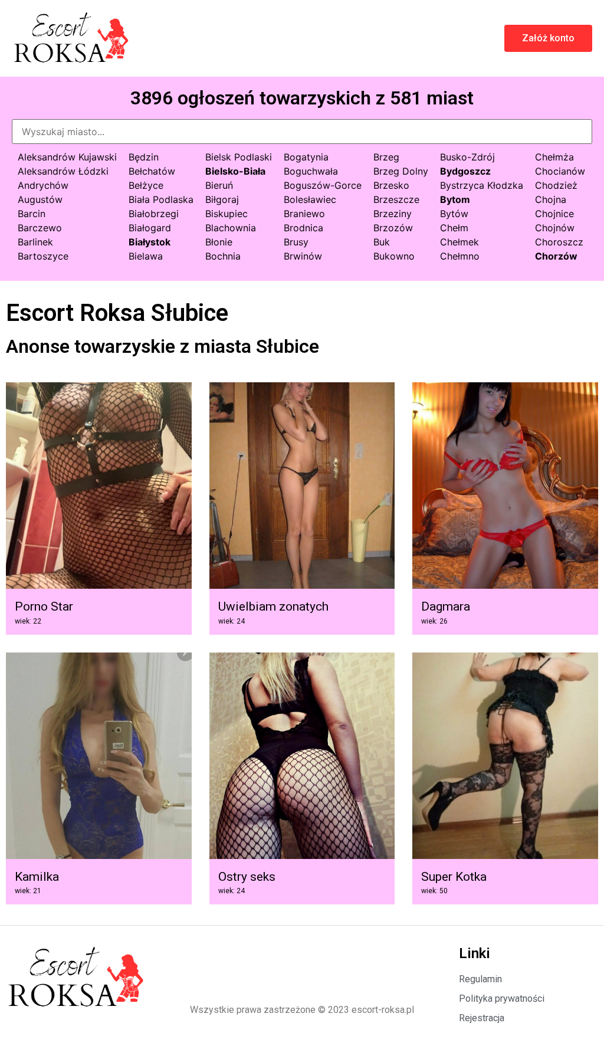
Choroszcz (559, 242)
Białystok (149, 242)
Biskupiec (226, 213)
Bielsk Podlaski (238, 157)
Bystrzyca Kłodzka (481, 185)
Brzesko (391, 185)
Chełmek (459, 242)
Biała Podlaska (161, 199)
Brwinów (303, 256)
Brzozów (393, 228)
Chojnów (555, 228)
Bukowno (394, 256)
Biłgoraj (222, 199)
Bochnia (223, 256)
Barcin (31, 213)
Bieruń (219, 185)
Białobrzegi (154, 213)
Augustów (40, 199)
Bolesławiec (310, 199)
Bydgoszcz (465, 171)
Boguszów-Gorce (323, 185)
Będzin (144, 157)
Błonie (218, 242)
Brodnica (303, 228)
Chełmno (460, 256)
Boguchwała (311, 171)
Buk (381, 242)
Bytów (454, 213)
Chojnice (554, 213)
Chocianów (560, 171)
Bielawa (146, 256)
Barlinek (35, 242)
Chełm (454, 228)
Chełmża (554, 157)
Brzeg (386, 157)
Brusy (296, 242)
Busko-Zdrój (467, 157)
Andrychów (43, 185)
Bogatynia (306, 157)
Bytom (455, 199)
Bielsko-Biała (235, 171)
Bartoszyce (43, 256)
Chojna (550, 199)
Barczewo (40, 228)
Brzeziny (392, 213)
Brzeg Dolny (400, 171)
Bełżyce (146, 185)
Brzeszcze (396, 199)
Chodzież (556, 185)
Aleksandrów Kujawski (67, 157)
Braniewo (304, 213)
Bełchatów (152, 171)
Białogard (150, 228)
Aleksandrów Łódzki (63, 171)
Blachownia (230, 228)
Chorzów (556, 256)
